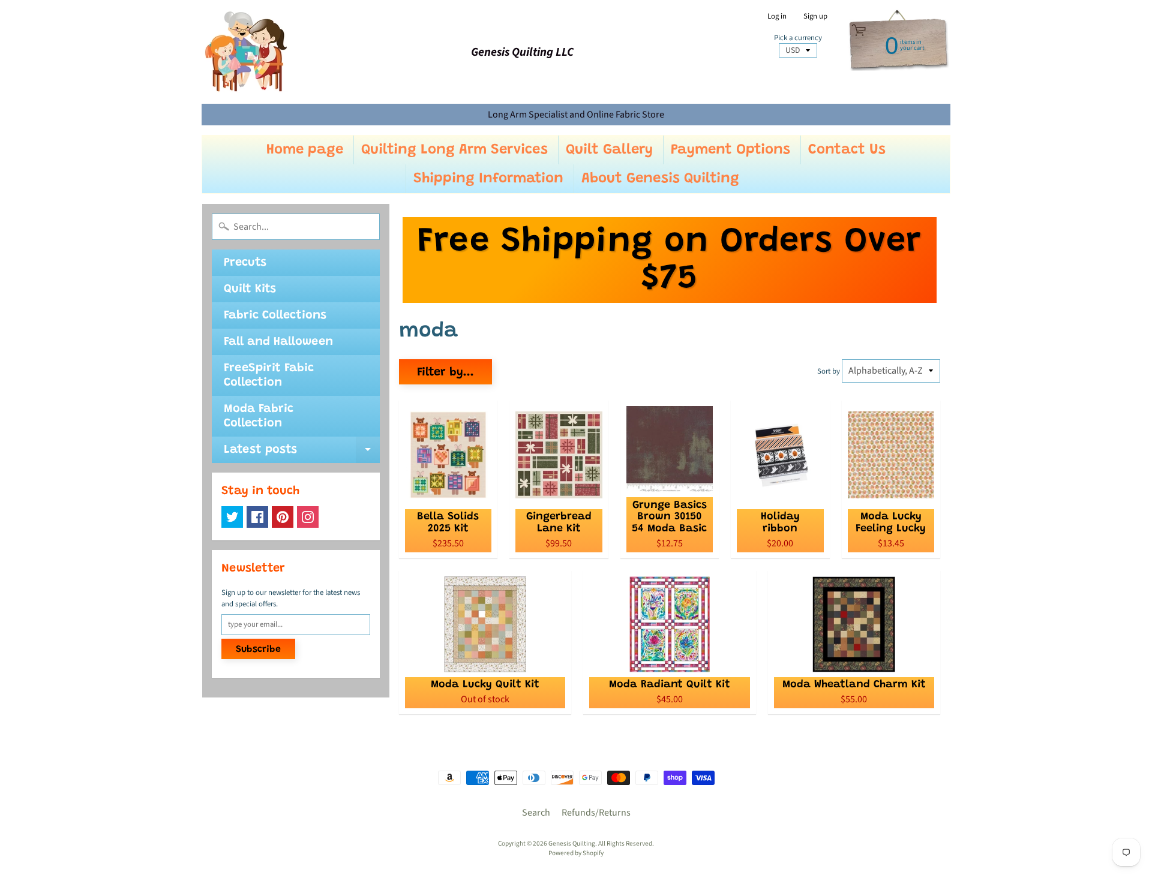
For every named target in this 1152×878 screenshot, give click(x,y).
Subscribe (258, 649)
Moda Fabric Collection (258, 416)
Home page (304, 150)
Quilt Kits (250, 289)
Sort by (828, 371)
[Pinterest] (282, 517)
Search (536, 812)
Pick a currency (798, 38)
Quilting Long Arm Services (454, 150)
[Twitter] (232, 517)
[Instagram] (308, 517)
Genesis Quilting (571, 843)
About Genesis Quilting (660, 179)
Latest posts (302, 453)
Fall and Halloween (278, 342)
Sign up (815, 16)
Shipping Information (488, 179)
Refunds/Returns (596, 812)
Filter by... (445, 372)
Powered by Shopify (576, 853)
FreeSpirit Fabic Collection (269, 375)
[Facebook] (257, 517)
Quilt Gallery (609, 150)
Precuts (245, 263)
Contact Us (847, 150)
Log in (777, 16)
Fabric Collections (275, 315)
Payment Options (730, 150)
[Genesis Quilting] (247, 52)
